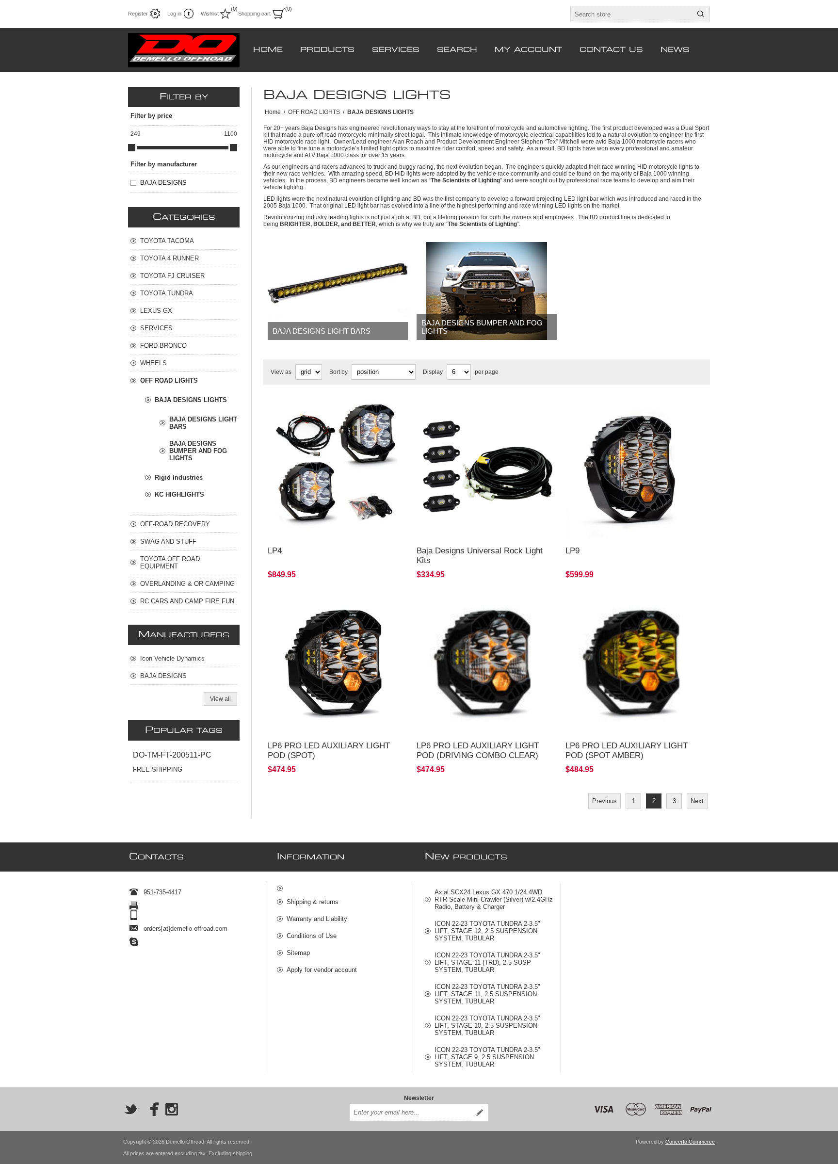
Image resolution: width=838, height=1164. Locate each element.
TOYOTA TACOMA (167, 240)
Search (700, 14)
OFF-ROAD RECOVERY (175, 524)
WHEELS (153, 363)
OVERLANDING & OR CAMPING (187, 583)
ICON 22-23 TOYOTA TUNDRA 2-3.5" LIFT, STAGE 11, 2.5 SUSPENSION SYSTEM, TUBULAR (487, 994)
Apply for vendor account (322, 969)
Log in (174, 13)
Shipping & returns (312, 901)
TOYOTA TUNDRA (166, 293)
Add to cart (367, 526)
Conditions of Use (312, 935)
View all (220, 698)
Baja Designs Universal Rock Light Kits (480, 555)
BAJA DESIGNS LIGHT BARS (322, 331)
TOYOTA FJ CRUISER (172, 275)
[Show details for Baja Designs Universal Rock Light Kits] (486, 469)
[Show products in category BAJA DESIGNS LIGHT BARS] (338, 291)
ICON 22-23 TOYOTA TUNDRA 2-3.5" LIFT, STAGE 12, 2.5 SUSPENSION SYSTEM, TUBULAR (487, 931)
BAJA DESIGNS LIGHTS (191, 400)
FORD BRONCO (163, 345)
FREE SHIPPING (157, 769)
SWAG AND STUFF (168, 541)
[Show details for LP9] (635, 469)
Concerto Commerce (690, 1142)
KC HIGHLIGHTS (179, 494)
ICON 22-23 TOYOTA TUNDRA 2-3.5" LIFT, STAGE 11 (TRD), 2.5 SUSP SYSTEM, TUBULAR (487, 962)
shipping (242, 1153)
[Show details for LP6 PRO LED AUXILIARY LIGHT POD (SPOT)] (337, 663)
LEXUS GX (156, 310)
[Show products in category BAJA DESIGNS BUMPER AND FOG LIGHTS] (487, 291)
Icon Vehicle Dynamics (172, 658)
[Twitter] (131, 1109)
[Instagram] (171, 1109)
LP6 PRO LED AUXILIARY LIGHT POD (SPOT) (329, 750)
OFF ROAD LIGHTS (169, 380)
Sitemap (298, 952)
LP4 (275, 550)
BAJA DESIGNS (163, 182)
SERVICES (156, 328)
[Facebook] (151, 1109)
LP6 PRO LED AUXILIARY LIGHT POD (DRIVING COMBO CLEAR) (478, 750)
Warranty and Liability (317, 918)
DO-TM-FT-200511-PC (172, 755)
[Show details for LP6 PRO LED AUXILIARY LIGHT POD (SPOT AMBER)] (635, 663)
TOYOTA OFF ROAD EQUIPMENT (170, 562)
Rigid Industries (179, 477)
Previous (604, 801)
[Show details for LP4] (337, 469)
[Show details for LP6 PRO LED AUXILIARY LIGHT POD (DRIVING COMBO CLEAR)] (486, 663)
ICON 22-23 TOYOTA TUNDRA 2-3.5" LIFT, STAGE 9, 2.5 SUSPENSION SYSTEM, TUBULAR (487, 1057)
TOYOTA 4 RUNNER (169, 258)
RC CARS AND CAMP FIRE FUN (187, 601)
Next (697, 801)
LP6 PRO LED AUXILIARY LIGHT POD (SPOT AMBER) (626, 750)
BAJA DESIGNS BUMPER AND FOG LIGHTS (482, 327)
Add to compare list (314, 526)
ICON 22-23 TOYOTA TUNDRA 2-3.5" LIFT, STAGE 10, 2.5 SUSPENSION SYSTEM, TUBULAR (487, 1025)
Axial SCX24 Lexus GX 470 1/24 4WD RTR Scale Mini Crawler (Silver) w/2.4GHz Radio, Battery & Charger (494, 899)
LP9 (572, 550)
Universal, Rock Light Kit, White (463, 408)
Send (479, 1112)
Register (138, 13)
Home (273, 112)
